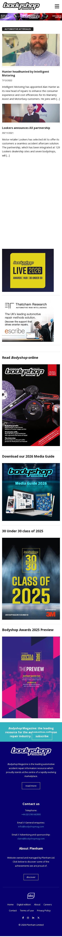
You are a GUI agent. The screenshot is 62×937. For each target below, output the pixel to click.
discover (31, 877)
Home (10, 904)
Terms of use (27, 910)
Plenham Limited (35, 924)
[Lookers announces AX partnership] (31, 121)
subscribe (42, 736)
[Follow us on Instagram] (28, 917)
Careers (48, 904)
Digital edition (24, 904)
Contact (13, 910)
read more (31, 785)
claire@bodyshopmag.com (31, 838)
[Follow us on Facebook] (23, 917)
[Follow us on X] (38, 917)
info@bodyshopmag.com (31, 826)
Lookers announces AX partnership (26, 128)
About (37, 904)
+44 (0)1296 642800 (31, 814)
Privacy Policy (43, 910)
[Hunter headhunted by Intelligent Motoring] (31, 65)
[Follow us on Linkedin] (33, 917)
